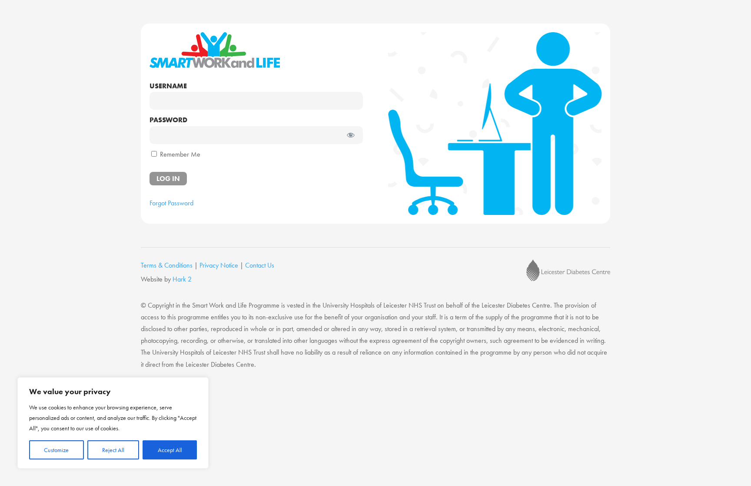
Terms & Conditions (167, 265)
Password (168, 119)
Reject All (113, 450)
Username (168, 85)
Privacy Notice (218, 265)
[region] (113, 423)
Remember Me (179, 154)
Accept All (170, 450)
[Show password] (350, 135)
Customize (56, 450)
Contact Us (259, 265)
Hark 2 (182, 279)
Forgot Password (171, 203)
